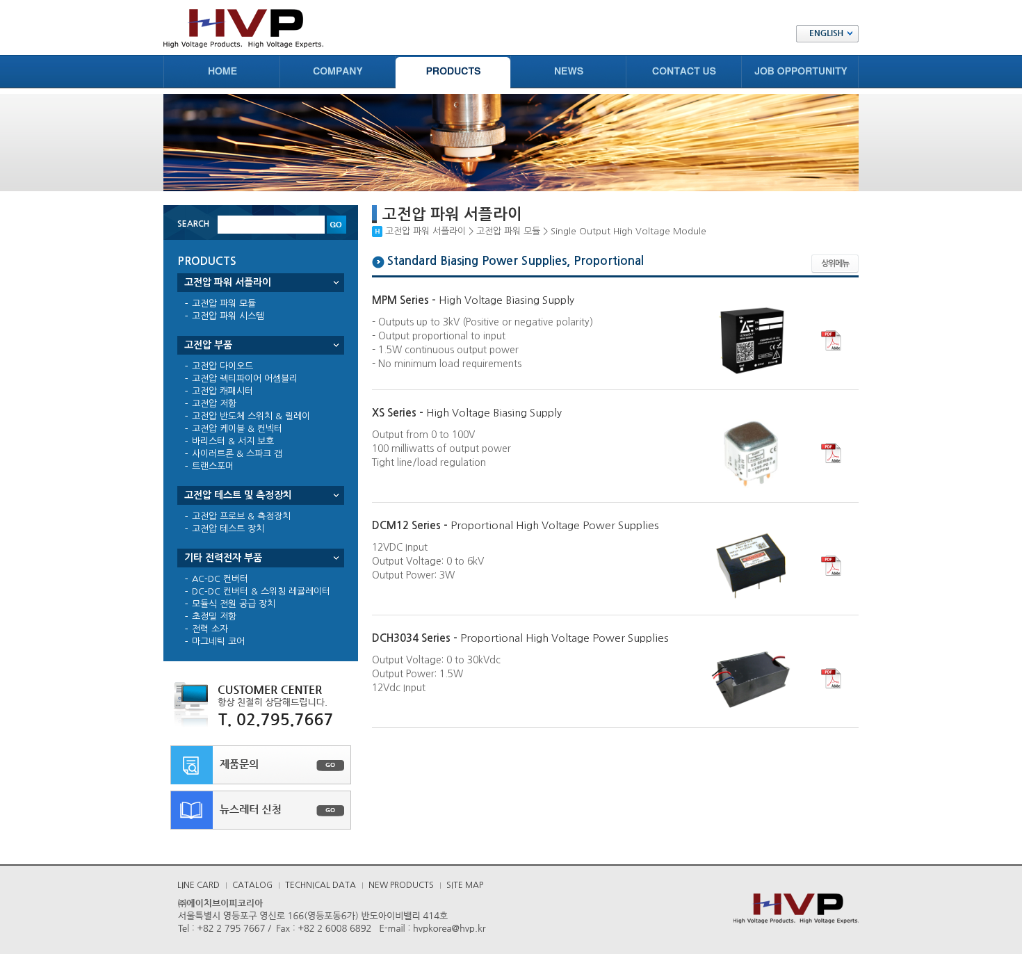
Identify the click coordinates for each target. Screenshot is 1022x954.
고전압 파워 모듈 (224, 303)
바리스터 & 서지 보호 (233, 441)
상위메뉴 (835, 263)
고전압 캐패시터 (222, 391)
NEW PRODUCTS (401, 885)
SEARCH (193, 224)
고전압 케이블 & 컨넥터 (237, 428)
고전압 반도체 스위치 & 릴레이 (251, 416)
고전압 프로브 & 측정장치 (241, 516)
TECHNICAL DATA (320, 885)
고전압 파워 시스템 (228, 316)
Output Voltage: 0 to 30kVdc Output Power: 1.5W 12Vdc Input (436, 674)
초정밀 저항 (214, 616)
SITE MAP (464, 885)
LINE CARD (198, 885)
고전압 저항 (214, 403)
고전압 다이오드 (222, 366)
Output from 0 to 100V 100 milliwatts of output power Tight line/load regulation (441, 448)
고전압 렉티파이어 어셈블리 (245, 378)
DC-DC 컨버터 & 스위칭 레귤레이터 (261, 591)
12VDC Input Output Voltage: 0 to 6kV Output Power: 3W (428, 561)
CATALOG (252, 885)
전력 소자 (210, 628)
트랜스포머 (213, 466)
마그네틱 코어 (218, 641)
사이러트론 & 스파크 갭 (237, 453)
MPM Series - (473, 300)
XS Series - (467, 412)
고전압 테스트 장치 (228, 528)
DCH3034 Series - (520, 638)
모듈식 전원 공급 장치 (233, 603)
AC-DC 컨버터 (220, 578)
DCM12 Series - (515, 525)
